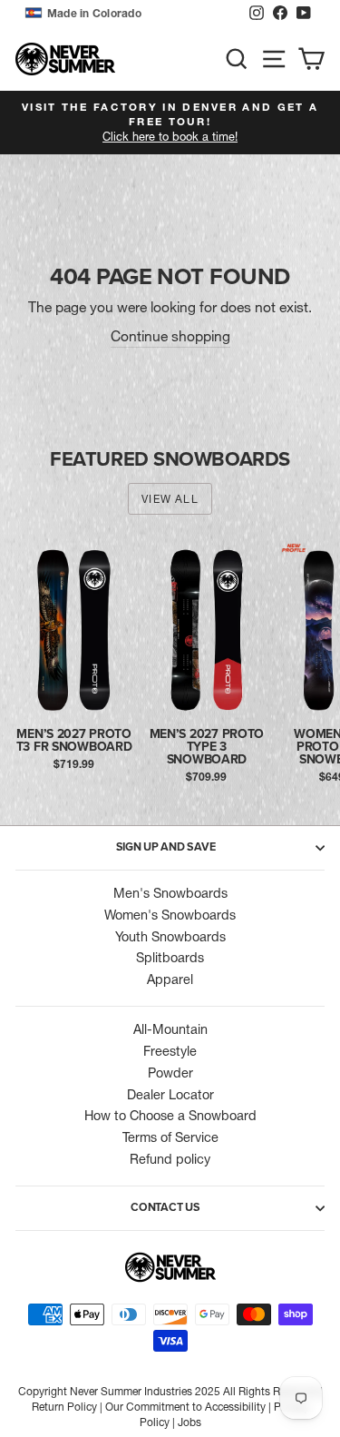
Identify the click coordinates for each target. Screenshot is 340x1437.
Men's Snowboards (170, 893)
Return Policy (64, 1406)
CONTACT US (165, 1207)
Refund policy (170, 1159)
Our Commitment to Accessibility (185, 1406)
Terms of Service (170, 1137)
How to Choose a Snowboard (170, 1115)
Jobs (189, 1422)
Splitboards (170, 958)
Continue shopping (170, 336)
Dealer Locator (170, 1095)
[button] (132, 13)
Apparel (170, 979)
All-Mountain (170, 1029)
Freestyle (170, 1051)
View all (170, 499)
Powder (170, 1073)
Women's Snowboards (170, 915)
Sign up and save (166, 847)
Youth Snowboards (170, 937)
